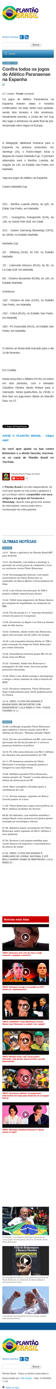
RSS (27, 37)
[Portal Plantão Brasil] (20, 13)
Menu (12, 54)
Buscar (36, 44)
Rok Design (26, 1378)
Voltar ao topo (12, 1387)
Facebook (22, 37)
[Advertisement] (29, 28)
